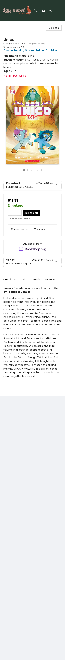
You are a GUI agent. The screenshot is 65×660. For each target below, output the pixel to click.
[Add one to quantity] (19, 213)
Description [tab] (10, 279)
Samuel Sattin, (35, 50)
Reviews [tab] (50, 279)
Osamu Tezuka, (14, 50)
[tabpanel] (32, 337)
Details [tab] (36, 279)
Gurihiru (51, 50)
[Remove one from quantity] (10, 213)
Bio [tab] (24, 279)
